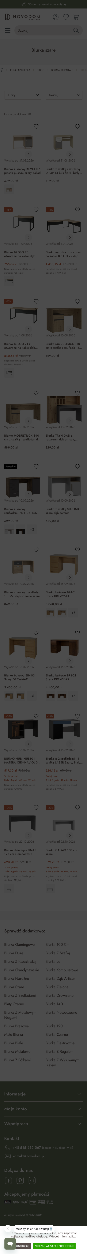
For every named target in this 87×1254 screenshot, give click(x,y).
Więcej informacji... (62, 1236)
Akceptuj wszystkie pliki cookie (54, 1246)
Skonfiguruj (21, 1246)
